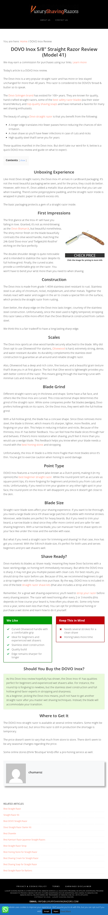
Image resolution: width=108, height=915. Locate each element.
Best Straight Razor (12, 808)
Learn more (80, 62)
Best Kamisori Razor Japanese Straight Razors (24, 839)
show (22, 160)
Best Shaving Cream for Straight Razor (20, 858)
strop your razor (86, 593)
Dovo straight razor (40, 116)
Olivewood (58, 348)
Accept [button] (46, 911)
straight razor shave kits (36, 585)
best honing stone (32, 444)
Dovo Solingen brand (20, 95)
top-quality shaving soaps (42, 104)
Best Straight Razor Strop (15, 845)
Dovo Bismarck (20, 228)
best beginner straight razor (35, 477)
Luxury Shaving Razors (54, 10)
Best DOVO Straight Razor (15, 821)
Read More (65, 911)
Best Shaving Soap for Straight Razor (20, 864)
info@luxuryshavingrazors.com (58, 901)
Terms (56, 886)
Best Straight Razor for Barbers (17, 870)
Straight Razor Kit (11, 814)
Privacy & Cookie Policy (32, 886)
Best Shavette (9, 833)
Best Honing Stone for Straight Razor (20, 852)
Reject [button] (56, 911)
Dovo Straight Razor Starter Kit (17, 827)
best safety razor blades (67, 100)
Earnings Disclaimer (78, 886)
